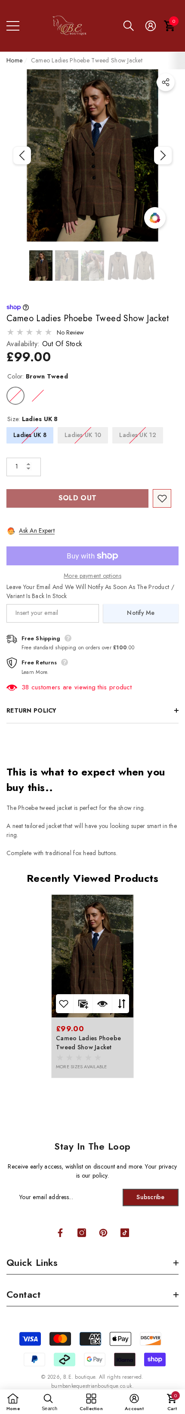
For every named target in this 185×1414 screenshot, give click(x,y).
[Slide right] (163, 155)
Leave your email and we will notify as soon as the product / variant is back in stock (90, 591)
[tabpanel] (92, 986)
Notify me (141, 612)
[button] (128, 25)
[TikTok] (125, 1232)
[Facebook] (60, 1232)
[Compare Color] (155, 218)
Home (14, 60)
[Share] (165, 82)
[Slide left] (22, 155)
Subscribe (150, 1197)
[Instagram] (81, 1232)
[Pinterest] (103, 1232)
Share (165, 82)
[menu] (12, 25)
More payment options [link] (92, 575)
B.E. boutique (79, 1377)
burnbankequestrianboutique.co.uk (91, 1386)
